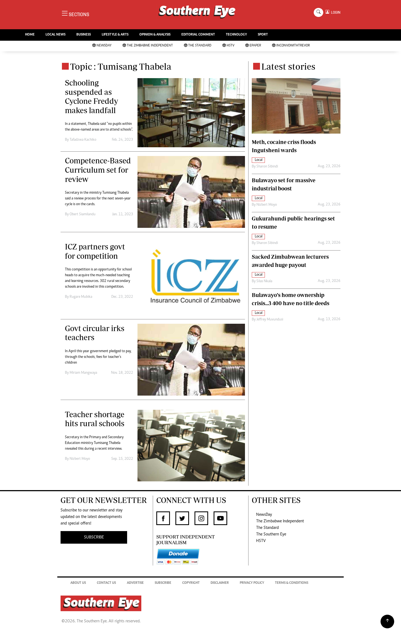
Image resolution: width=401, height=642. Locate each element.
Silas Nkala (264, 281)
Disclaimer (220, 583)
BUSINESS (83, 35)
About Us (78, 583)
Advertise (135, 583)
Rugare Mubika (81, 297)
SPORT (263, 35)
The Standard (199, 46)
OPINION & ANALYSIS (154, 35)
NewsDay (104, 46)
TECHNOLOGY (236, 35)
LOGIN (334, 12)
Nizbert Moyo (80, 459)
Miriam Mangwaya (83, 373)
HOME (30, 35)
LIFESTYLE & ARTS (115, 35)
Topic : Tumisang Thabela (120, 66)
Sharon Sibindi (267, 167)
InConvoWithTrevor (293, 46)
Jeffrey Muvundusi (269, 320)
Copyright (191, 583)
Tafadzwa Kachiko (83, 140)
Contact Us (106, 583)
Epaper (255, 46)
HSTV (230, 46)
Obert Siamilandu (82, 214)
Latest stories (288, 66)
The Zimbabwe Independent (150, 46)
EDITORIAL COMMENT (198, 35)
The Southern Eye (271, 534)
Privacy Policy (252, 583)
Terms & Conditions (291, 583)
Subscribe (163, 583)
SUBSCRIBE (94, 537)
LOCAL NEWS (55, 35)
